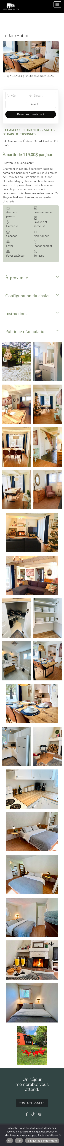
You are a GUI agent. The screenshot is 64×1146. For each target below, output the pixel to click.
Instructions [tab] (16, 313)
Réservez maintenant (30, 114)
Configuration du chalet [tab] (27, 295)
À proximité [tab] (16, 277)
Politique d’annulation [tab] (26, 331)
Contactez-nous (32, 1103)
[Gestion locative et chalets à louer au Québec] (10, 6)
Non (19, 1140)
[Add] (49, 104)
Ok (9, 1140)
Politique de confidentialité (42, 1140)
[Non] (59, 1135)
